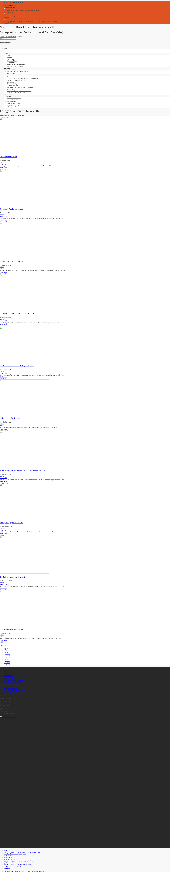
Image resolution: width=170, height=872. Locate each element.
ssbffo (2, 162)
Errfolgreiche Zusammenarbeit (11, 261)
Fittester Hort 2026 (9, 692)
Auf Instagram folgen (10, 7)
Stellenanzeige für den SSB (10, 418)
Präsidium (9, 57)
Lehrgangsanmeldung (13, 105)
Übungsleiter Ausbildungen (14, 98)
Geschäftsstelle (11, 62)
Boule (8, 77)
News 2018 (7, 650)
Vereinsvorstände (11, 101)
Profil (8, 55)
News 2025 (7, 663)
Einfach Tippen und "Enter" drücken (11, 36)
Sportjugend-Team (12, 61)
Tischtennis (10, 94)
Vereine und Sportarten (10, 69)
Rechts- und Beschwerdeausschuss (16, 64)
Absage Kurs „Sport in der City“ (11, 523)
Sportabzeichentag (12, 84)
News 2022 (3, 164)
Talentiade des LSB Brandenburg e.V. (16, 92)
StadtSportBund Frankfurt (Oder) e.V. (16, 871)
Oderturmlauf (10, 82)
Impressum (40, 871)
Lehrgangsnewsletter (12, 107)
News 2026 (7, 664)
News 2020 (7, 654)
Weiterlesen (3, 168)
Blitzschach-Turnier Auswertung (12, 209)
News (8, 50)
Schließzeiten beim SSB (8, 157)
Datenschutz (32, 871)
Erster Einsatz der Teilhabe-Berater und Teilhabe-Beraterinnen (23, 470)
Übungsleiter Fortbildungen (14, 100)
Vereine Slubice (11, 73)
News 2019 (7, 652)
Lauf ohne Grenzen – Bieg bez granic (16, 80)
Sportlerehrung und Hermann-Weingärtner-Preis (20, 87)
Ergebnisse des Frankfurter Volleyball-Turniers (17, 366)
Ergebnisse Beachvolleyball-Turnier (14, 690)
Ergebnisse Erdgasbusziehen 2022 (12, 577)
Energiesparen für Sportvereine (11, 629)
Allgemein (7, 649)
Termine (9, 52)
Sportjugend (7, 68)
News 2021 (7, 656)
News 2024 (7, 661)
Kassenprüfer (10, 59)
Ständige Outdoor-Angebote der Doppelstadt (19, 91)
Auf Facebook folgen (10, 5)
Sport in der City (11, 89)
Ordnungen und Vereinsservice (15, 66)
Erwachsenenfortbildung (13, 103)
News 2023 (7, 659)
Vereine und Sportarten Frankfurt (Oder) (17, 71)
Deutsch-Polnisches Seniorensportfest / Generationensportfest (23, 78)
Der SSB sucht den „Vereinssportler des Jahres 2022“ (19, 313)
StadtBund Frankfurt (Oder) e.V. (27, 27)
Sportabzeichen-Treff (12, 85)
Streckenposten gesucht (11, 688)
